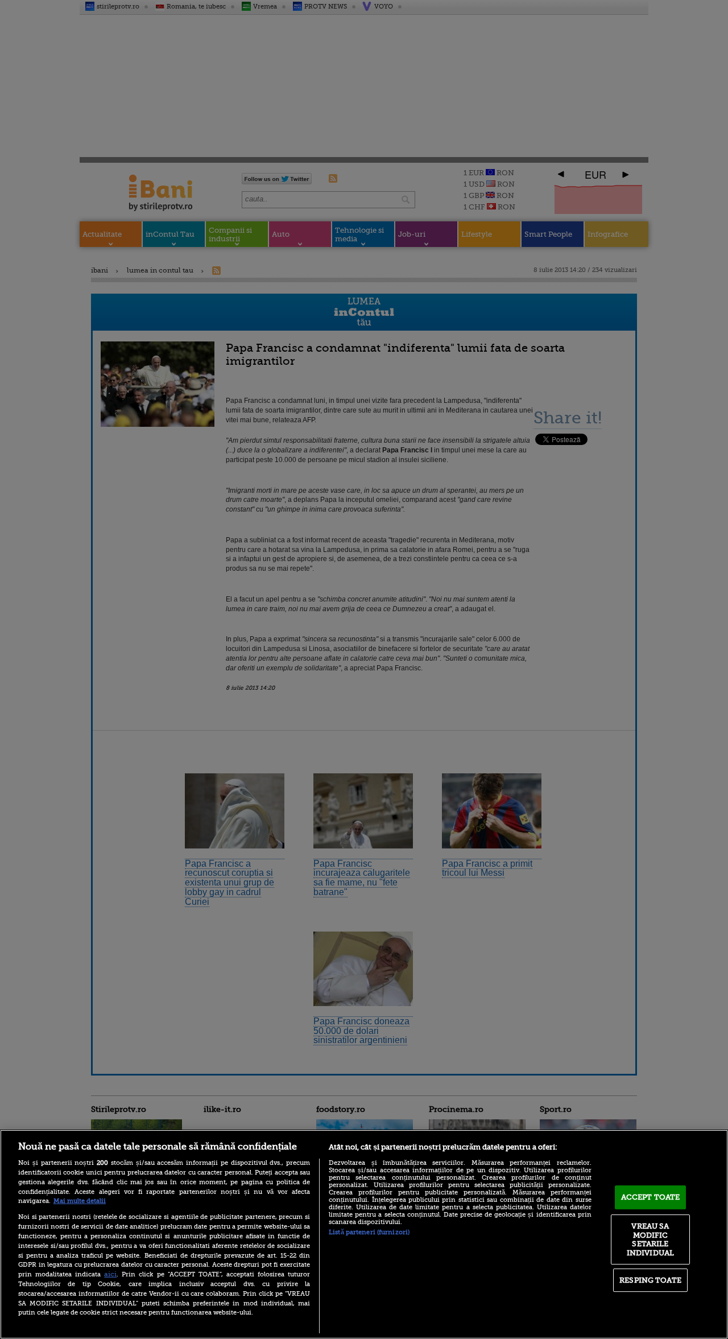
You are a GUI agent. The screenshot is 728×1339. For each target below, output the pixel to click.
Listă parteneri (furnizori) (369, 1232)
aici (110, 1274)
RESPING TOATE (650, 1280)
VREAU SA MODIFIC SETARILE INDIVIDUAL (650, 1239)
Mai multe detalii (79, 1201)
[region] (364, 1234)
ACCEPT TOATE (650, 1197)
